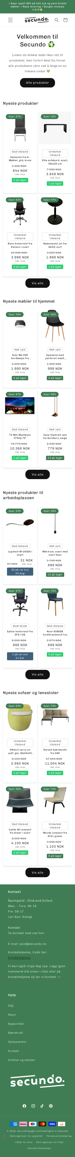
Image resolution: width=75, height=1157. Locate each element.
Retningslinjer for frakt (50, 1142)
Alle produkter (37, 82)
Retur (12, 1015)
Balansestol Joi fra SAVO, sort (55, 245)
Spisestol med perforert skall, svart (55, 357)
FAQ (11, 1005)
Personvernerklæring (59, 1136)
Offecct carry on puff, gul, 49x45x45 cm (20, 751)
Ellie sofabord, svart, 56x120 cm (55, 162)
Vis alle (37, 283)
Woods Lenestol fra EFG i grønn (55, 835)
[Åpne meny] (10, 20)
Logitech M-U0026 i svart (20, 553)
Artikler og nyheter (21, 1060)
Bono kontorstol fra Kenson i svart (20, 245)
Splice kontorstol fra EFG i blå (20, 633)
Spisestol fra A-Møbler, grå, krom (20, 159)
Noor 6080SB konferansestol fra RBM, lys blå (55, 633)
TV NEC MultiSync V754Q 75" (20, 436)
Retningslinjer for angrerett (26, 1136)
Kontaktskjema (19, 957)
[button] (56, 20)
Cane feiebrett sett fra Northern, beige (55, 436)
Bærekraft (15, 1033)
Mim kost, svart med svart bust (55, 553)
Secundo (22, 1131)
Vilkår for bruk (24, 1142)
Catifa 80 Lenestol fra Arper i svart (20, 831)
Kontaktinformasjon (39, 1148)
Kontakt (13, 1051)
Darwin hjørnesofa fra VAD (55, 751)
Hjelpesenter (17, 1042)
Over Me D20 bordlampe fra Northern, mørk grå (20, 357)
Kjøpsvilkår (16, 1024)
